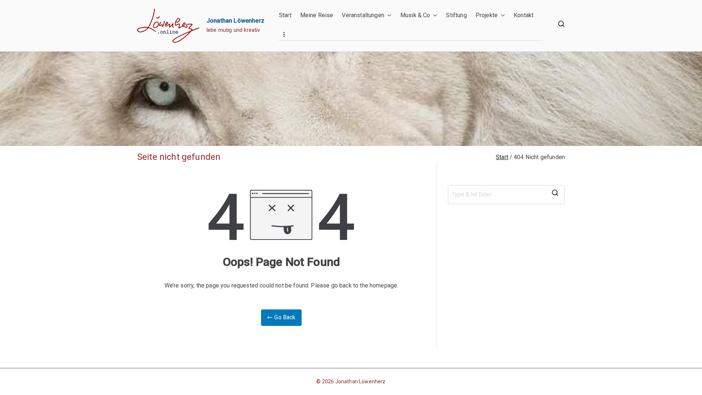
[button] (388, 15)
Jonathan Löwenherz (235, 20)
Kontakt (523, 15)
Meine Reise (316, 15)
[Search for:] (506, 194)
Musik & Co (415, 15)
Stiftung (456, 15)
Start (285, 15)
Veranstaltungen (363, 15)
